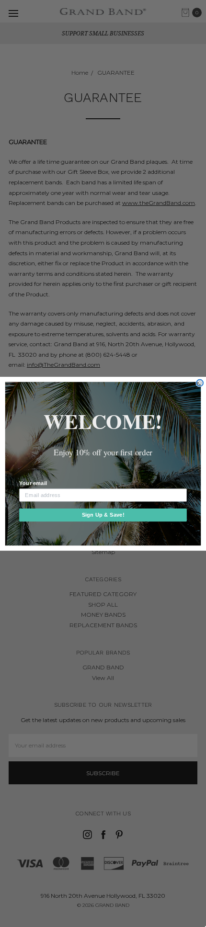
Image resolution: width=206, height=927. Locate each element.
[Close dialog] (199, 382)
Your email (32, 483)
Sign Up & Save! (103, 515)
